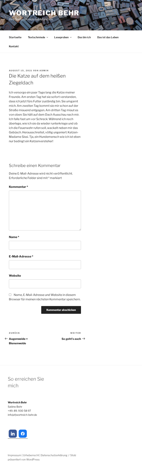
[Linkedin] (13, 434)
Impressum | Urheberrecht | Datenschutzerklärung (37, 455)
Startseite (15, 37)
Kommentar (18, 187)
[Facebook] (23, 434)
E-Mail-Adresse (21, 256)
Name (14, 237)
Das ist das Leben (108, 37)
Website (15, 275)
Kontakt (14, 46)
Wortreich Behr (44, 13)
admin (44, 70)
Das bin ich (84, 37)
